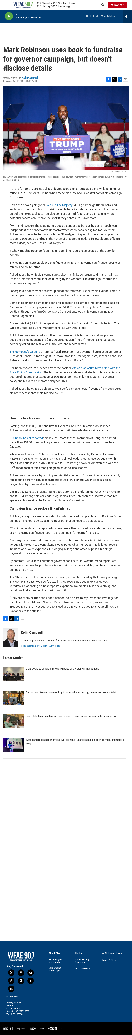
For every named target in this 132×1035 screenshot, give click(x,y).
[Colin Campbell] (10, 637)
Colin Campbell (30, 77)
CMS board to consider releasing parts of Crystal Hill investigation (63, 668)
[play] (8, 16)
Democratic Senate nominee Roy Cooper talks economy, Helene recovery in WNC (71, 692)
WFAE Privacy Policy (112, 953)
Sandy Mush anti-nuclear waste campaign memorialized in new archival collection (71, 716)
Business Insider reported (26, 438)
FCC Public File (82, 969)
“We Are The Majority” (60, 205)
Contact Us (80, 953)
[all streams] (127, 16)
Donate (119, 5)
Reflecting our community (56, 960)
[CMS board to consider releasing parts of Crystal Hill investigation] (13, 674)
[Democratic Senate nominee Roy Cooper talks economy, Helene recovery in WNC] (13, 698)
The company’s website (25, 351)
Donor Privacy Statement (82, 960)
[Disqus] (66, 815)
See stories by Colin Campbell (41, 646)
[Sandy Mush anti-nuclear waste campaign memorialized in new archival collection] (13, 721)
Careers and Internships (55, 969)
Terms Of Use (109, 960)
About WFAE (55, 953)
